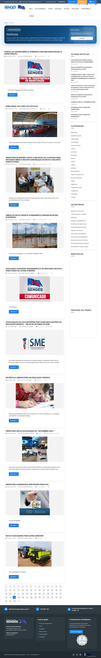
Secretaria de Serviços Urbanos (80, 243)
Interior (73, 161)
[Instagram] (77, 654)
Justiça (73, 165)
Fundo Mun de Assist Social (78, 224)
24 (48, 590)
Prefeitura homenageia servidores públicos (27, 484)
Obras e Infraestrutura (40, 164)
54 (56, 597)
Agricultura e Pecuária (77, 211)
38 (48, 594)
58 (14, 601)
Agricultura (40, 538)
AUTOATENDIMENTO (40, 9)
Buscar (82, 38)
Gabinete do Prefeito (77, 230)
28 (6, 594)
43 (10, 597)
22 (39, 590)
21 (35, 590)
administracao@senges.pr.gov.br (33, 1)
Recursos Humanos (76, 178)
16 (14, 590)
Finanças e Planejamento (78, 221)
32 (23, 594)
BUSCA (83, 2)
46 (23, 597)
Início (5, 23)
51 (43, 597)
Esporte (73, 158)
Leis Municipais (43, 634)
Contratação (74, 142)
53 (52, 597)
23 (44, 590)
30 (14, 594)
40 (56, 594)
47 (27, 597)
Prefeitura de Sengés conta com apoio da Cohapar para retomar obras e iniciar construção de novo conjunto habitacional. (33, 159)
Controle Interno (41, 56)
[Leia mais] (34, 72)
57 (10, 601)
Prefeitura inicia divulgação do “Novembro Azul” (30, 431)
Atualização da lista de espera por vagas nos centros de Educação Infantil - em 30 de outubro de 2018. (33, 323)
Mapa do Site (92, 4)
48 (31, 597)
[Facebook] (73, 654)
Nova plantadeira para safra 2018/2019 (24, 536)
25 (52, 590)
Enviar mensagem (76, 632)
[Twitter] (80, 654)
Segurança (74, 184)
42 (6, 597)
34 (31, 594)
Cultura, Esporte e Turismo (78, 214)
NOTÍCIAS (66, 9)
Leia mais (12, 95)
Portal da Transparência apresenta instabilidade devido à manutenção (33, 53)
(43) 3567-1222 (13, 1)
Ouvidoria (41, 629)
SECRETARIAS (75, 9)
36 (39, 594)
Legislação (58, 9)
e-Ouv (73, 2)
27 (60, 590)
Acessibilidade (83, 4)
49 (35, 597)
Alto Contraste (76, 4)
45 (19, 597)
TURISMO (31, 16)
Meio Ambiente (75, 171)
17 (18, 590)
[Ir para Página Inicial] (16, 622)
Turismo (73, 197)
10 (47, 586)
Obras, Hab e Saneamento (78, 233)
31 (18, 594)
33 (27, 594)
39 (52, 594)
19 (27, 590)
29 (10, 594)
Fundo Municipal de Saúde (52, 433)
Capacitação (75, 139)
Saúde (39, 433)
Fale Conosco (43, 631)
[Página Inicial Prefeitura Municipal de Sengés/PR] (15, 7)
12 (56, 586)
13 (60, 586)
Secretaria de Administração (79, 237)
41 (60, 594)
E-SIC (93, 2)
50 (39, 597)
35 (35, 594)
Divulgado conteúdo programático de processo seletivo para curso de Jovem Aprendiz (34, 269)
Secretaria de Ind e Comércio (79, 240)
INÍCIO (31, 9)
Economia (74, 152)
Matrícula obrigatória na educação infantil (28, 377)
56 (6, 601)
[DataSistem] (90, 655)
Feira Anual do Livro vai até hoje (22, 106)
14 (6, 590)
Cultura (44, 108)
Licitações (42, 637)
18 (22, 590)
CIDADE (50, 9)
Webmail (62, 2)
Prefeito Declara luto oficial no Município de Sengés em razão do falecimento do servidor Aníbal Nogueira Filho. (83, 87)
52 (48, 597)
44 (15, 597)
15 (10, 590)
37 (44, 594)
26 (56, 590)
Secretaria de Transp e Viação (79, 246)
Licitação (73, 168)
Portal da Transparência (45, 623)
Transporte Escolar (76, 187)
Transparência (85, 9)
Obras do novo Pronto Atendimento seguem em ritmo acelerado (32, 216)
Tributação (74, 194)
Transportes (74, 191)
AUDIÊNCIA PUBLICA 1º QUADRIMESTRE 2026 (83, 102)
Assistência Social (44, 273)
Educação (40, 326)
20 (31, 590)
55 (60, 597)
